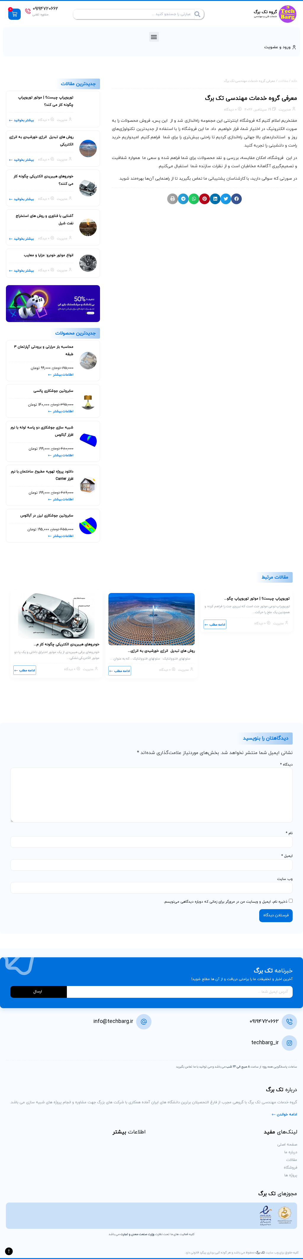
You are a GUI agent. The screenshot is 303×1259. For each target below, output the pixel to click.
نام (289, 833)
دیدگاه (286, 764)
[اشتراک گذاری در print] (172, 199)
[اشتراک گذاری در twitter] (225, 199)
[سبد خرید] (14, 14)
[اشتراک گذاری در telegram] (183, 199)
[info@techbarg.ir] (144, 1021)
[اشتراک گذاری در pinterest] (204, 199)
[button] (154, 37)
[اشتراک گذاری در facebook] (236, 199)
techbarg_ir (265, 1043)
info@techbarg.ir (113, 1021)
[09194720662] (27, 11)
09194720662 (45, 9)
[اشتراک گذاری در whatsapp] (193, 199)
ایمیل (287, 856)
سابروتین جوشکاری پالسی (53, 391)
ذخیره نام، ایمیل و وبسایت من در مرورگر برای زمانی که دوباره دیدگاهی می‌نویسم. (225, 902)
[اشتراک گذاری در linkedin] (215, 199)
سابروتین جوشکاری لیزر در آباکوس (46, 515)
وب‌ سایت (285, 879)
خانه (294, 81)
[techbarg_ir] (289, 1043)
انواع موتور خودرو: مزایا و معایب (48, 255)
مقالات (283, 81)
